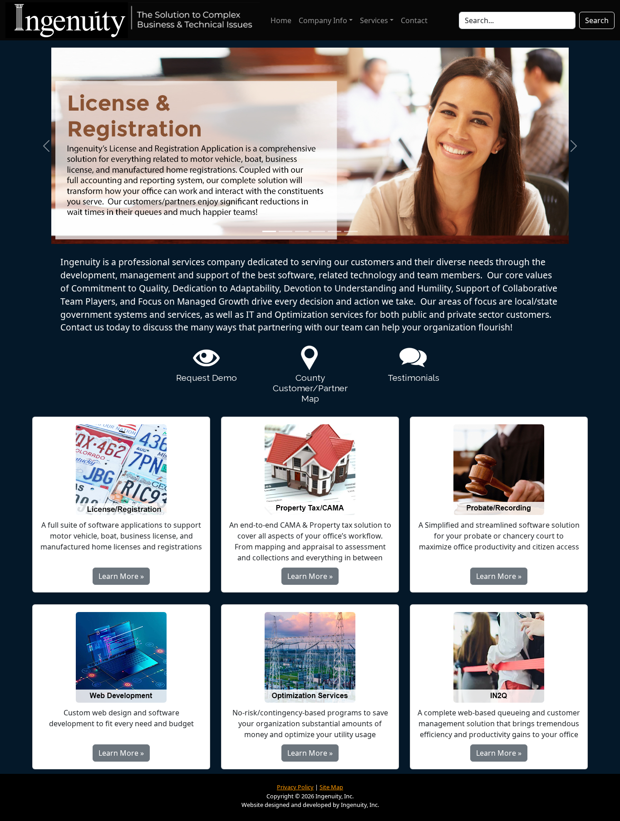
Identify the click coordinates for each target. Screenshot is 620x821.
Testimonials (413, 378)
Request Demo (206, 378)
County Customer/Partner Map (310, 388)
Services (374, 20)
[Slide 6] (351, 231)
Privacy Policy (295, 787)
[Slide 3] (302, 231)
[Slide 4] (318, 231)
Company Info (323, 20)
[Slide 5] (334, 231)
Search (597, 20)
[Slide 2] (285, 231)
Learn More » (121, 576)
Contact (414, 20)
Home (281, 20)
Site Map (331, 787)
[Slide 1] (269, 231)
